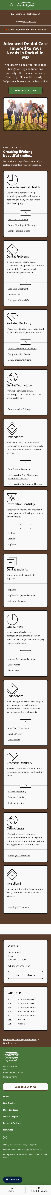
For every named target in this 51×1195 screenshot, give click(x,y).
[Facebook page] (5, 1137)
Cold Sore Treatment (18, 219)
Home (6, 1096)
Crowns (11, 538)
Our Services (9, 1103)
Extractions (13, 670)
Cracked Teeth (15, 294)
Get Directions (25, 975)
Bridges (11, 533)
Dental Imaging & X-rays (19, 359)
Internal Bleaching (17, 791)
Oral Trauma (14, 664)
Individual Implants (17, 601)
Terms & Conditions (24, 1154)
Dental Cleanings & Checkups (22, 225)
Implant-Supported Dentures (22, 595)
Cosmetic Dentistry (17, 797)
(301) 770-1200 (29, 21)
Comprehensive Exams (19, 230)
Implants (12, 544)
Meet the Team (10, 1110)
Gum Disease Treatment (19, 469)
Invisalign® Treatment (19, 855)
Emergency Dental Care (19, 300)
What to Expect (11, 1116)
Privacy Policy (9, 1154)
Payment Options (12, 1123)
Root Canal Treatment (18, 728)
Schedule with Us (25, 90)
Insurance (8, 1129)
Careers (37, 1154)
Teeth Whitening (16, 803)
